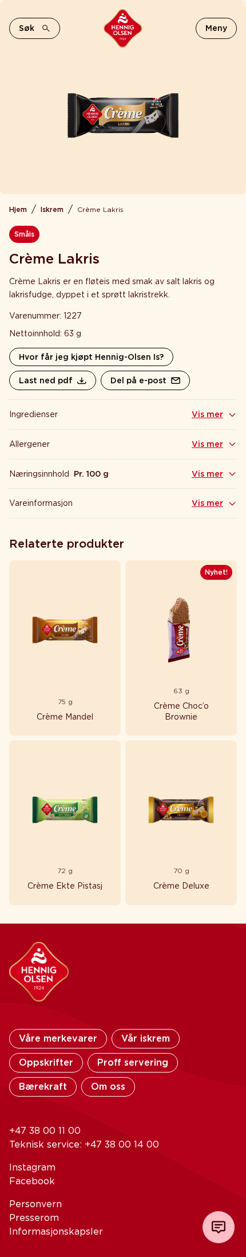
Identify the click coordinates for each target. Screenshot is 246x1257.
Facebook (32, 1181)
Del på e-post (138, 380)
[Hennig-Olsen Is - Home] (123, 28)
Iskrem (52, 209)
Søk (26, 28)
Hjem (18, 209)
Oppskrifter (46, 1062)
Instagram (32, 1167)
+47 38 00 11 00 (45, 1130)
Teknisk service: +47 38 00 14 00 (84, 1144)
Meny (216, 28)
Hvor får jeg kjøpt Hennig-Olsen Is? (91, 357)
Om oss (108, 1086)
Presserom (34, 1217)
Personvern (35, 1204)
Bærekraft (43, 1086)
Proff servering (132, 1062)
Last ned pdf (46, 380)
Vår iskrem (145, 1038)
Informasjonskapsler (56, 1231)
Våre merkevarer (58, 1038)
